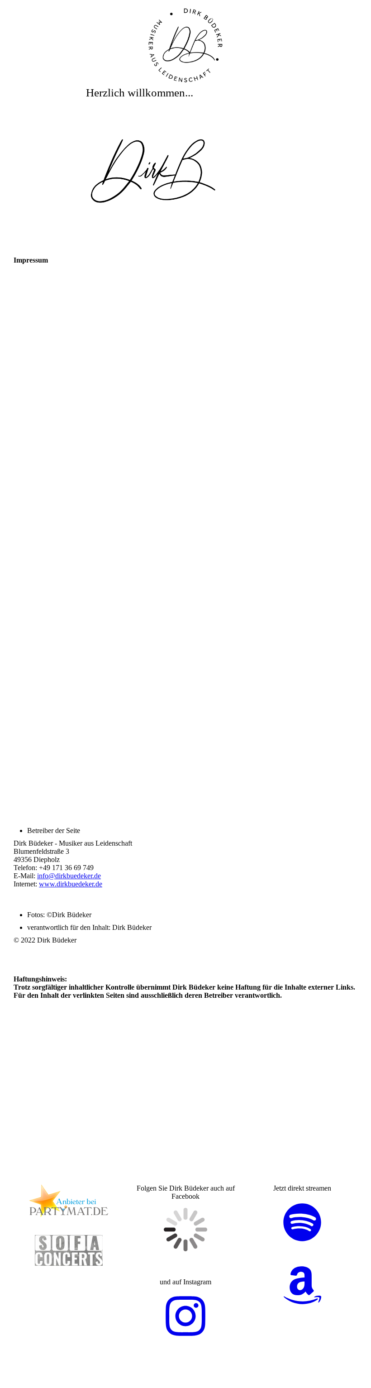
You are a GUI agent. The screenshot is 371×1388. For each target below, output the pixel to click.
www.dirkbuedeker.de (70, 884)
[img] (185, 45)
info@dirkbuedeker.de (69, 876)
